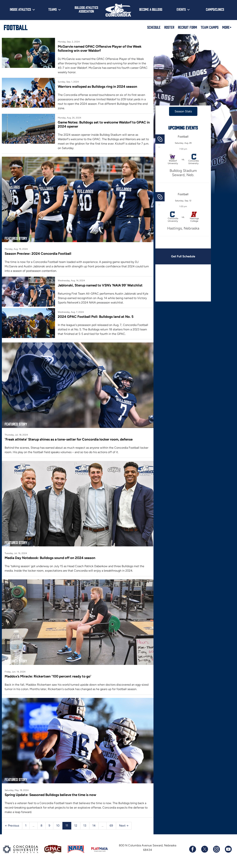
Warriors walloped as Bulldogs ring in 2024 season (97, 86)
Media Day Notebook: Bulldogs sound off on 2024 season (50, 558)
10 (57, 825)
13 (84, 825)
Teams (52, 9)
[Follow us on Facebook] (192, 849)
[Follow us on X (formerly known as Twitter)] (204, 849)
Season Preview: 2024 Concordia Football (38, 253)
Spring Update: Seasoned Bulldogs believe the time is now (50, 795)
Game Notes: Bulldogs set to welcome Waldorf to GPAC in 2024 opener (104, 124)
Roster (169, 27)
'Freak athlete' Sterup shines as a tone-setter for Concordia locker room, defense (69, 439)
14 (94, 825)
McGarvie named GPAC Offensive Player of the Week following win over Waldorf (99, 48)
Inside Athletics (20, 9)
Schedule (154, 27)
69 (111, 825)
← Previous (12, 825)
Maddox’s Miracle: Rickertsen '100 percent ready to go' (48, 676)
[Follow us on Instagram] (216, 849)
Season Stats (183, 111)
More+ (226, 27)
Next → (123, 825)
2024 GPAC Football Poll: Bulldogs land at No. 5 (95, 316)
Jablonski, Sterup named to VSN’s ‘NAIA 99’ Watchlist (100, 285)
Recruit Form (187, 27)
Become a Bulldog (150, 9)
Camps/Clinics (215, 9)
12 (75, 825)
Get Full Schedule (183, 256)
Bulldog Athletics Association (86, 9)
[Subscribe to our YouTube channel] (228, 849)
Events (181, 9)
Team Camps (209, 27)
